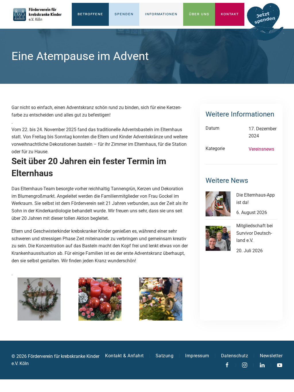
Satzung (165, 355)
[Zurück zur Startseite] (37, 14)
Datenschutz (234, 355)
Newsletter (271, 355)
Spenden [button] (124, 14)
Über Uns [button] (199, 14)
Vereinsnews (261, 149)
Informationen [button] (161, 14)
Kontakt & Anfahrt (124, 355)
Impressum (197, 355)
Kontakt (230, 14)
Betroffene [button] (90, 14)
